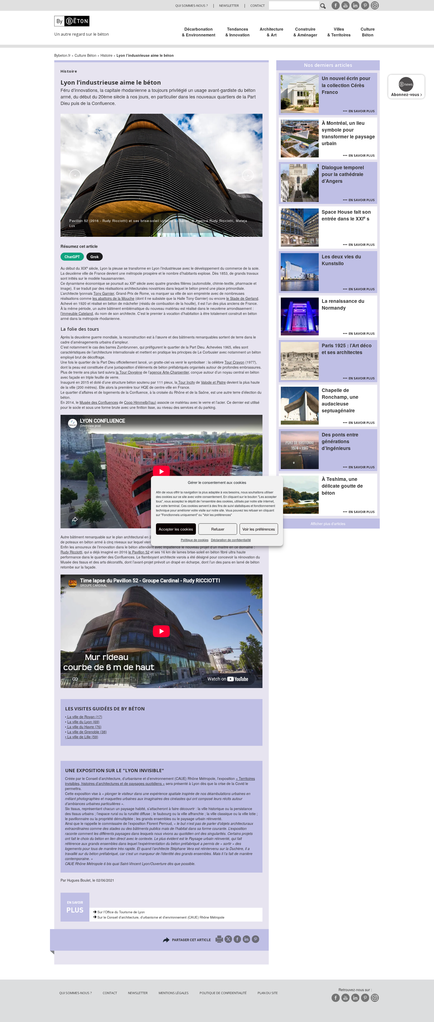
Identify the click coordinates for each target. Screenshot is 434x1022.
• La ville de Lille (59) (81, 736)
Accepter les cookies (176, 529)
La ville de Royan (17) (84, 716)
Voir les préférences (258, 529)
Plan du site (268, 993)
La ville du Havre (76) (83, 726)
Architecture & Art (271, 32)
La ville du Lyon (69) (83, 721)
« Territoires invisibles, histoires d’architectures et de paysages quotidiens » (160, 781)
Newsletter (229, 5)
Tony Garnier (103, 293)
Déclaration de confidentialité (231, 540)
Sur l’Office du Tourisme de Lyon (121, 912)
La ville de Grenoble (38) (87, 731)
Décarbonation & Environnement (198, 32)
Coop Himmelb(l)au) (140, 402)
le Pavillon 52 (138, 551)
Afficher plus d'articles (328, 523)
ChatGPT (72, 256)
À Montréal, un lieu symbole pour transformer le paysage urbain (348, 133)
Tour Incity (186, 382)
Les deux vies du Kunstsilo (341, 260)
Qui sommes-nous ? (191, 5)
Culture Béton (368, 32)
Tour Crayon (234, 362)
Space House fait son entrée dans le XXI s (346, 215)
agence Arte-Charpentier (169, 372)
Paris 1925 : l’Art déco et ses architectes (347, 349)
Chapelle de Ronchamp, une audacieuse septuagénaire (340, 400)
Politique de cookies (194, 540)
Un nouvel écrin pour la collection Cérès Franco (346, 85)
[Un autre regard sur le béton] (84, 21)
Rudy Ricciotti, (72, 551)
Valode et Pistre (213, 382)
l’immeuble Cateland (77, 313)
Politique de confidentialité (223, 993)
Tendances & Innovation (237, 32)
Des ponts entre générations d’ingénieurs (340, 441)
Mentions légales (174, 993)
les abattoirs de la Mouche (113, 298)
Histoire (106, 55)
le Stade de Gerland (242, 298)
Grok (94, 256)
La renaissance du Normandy (343, 304)
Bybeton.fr (62, 55)
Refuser (217, 529)
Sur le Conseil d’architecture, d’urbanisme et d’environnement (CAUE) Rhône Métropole (160, 917)
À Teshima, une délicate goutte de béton (342, 486)
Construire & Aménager (305, 32)
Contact (257, 5)
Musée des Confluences (99, 402)
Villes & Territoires (339, 32)
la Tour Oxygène (129, 372)
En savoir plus (362, 111)
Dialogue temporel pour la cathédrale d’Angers (343, 174)
